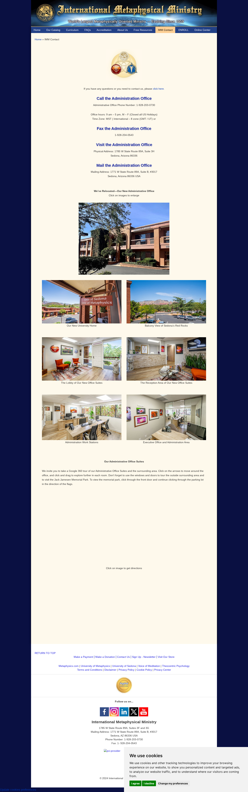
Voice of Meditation (149, 665)
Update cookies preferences (18, 789)
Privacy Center (162, 669)
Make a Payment (83, 656)
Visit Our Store (166, 656)
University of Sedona (124, 665)
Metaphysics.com (69, 665)
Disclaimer (110, 669)
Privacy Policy (126, 669)
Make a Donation (105, 656)
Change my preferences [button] (173, 783)
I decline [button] (149, 783)
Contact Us (123, 656)
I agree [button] (135, 783)
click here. (158, 88)
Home (38, 39)
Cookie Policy (144, 669)
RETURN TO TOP (45, 653)
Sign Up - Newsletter (144, 656)
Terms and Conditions (89, 669)
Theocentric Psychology (176, 665)
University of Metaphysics (95, 665)
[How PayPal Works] (124, 692)
